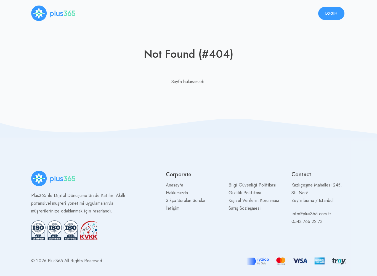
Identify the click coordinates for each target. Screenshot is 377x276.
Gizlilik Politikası (245, 193)
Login (331, 13)
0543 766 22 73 (307, 222)
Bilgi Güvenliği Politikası (253, 185)
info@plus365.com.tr (311, 214)
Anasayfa (174, 185)
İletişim (172, 208)
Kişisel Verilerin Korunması (254, 201)
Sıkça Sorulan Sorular (186, 201)
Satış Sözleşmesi (245, 208)
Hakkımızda (177, 193)
